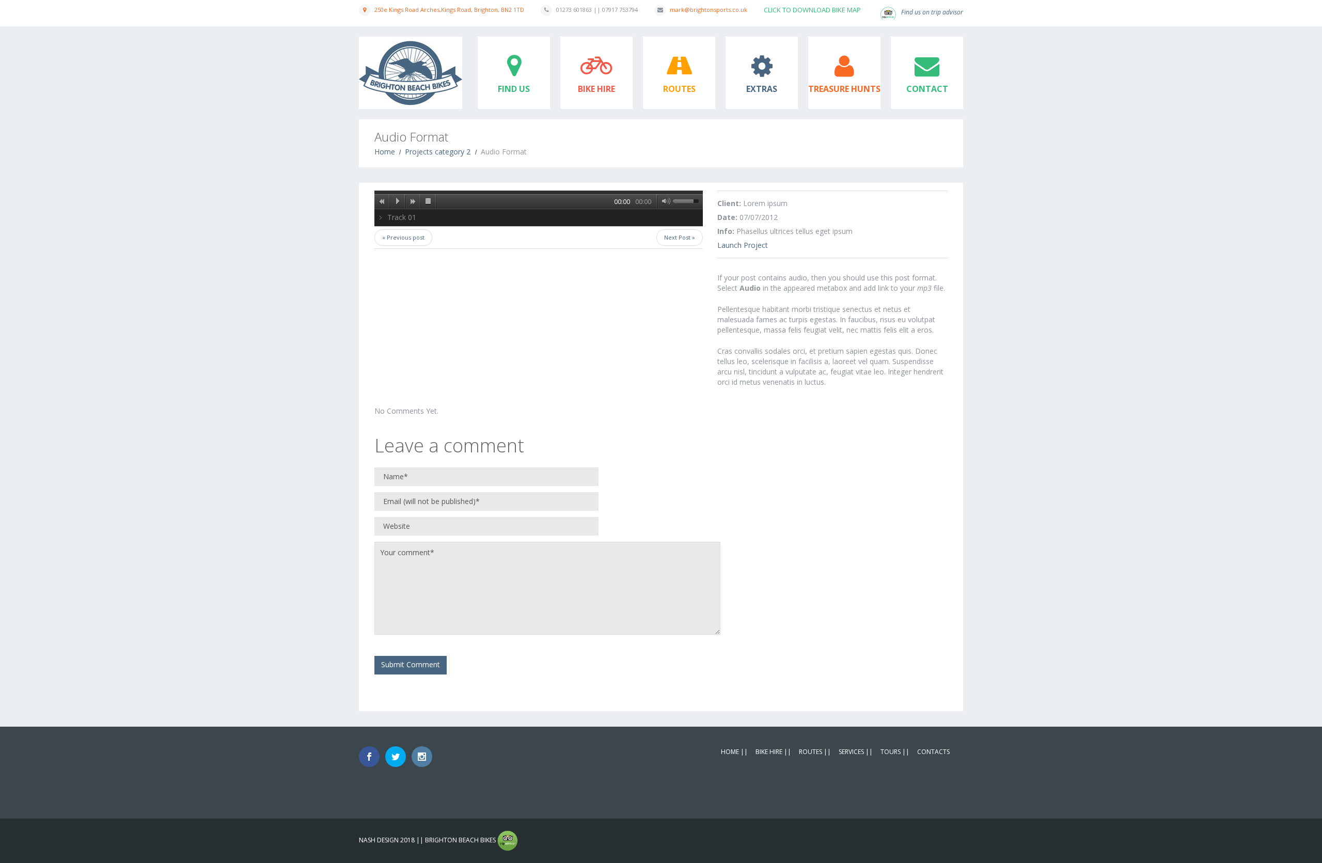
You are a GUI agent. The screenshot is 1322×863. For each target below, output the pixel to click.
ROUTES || (815, 751)
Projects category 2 (437, 151)
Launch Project (742, 245)
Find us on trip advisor (932, 12)
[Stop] (428, 201)
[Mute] (664, 201)
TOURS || (894, 751)
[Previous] (382, 201)
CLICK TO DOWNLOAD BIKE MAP (812, 9)
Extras (761, 89)
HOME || (734, 751)
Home (384, 151)
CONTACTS (933, 751)
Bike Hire (596, 89)
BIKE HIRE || (773, 751)
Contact (927, 89)
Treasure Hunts (844, 89)
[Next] (413, 201)
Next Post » (679, 237)
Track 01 (401, 217)
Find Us (514, 89)
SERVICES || (856, 751)
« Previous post (403, 237)
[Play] (397, 201)
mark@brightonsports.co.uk (708, 9)
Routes (679, 89)
